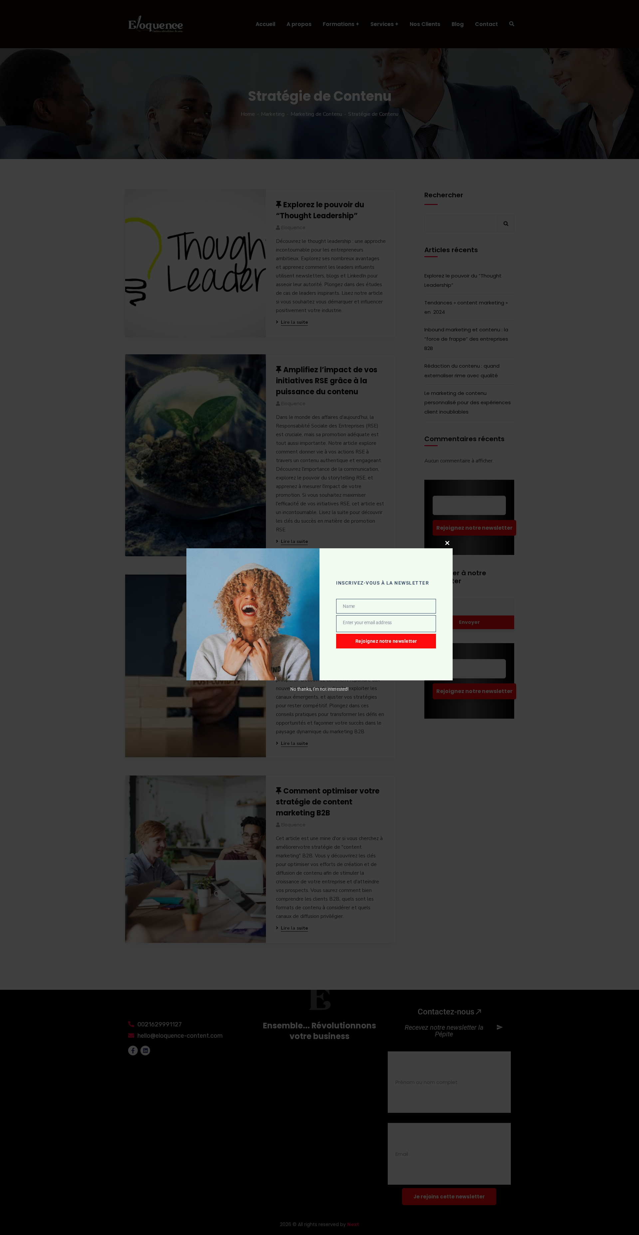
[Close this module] (447, 543)
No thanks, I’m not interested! (319, 689)
